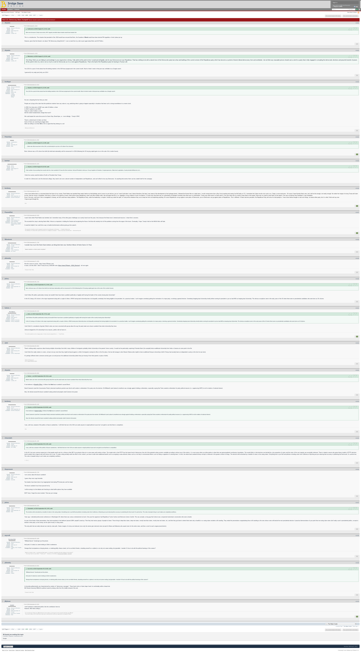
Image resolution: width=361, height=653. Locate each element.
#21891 (357, 308)
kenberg (8, 188)
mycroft (7, 535)
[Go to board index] (13, 4)
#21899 (357, 562)
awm (6, 343)
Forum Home (12, 650)
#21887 (357, 212)
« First (12, 15)
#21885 (357, 160)
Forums (4, 9)
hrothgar (8, 81)
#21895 (357, 438)
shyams (7, 23)
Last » (41, 15)
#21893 (357, 370)
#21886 (357, 188)
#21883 (357, 81)
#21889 (357, 258)
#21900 (357, 601)
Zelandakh (8, 438)
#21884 (357, 137)
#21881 (357, 23)
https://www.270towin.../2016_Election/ (69, 265)
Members (10, 9)
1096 (30, 15)
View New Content (352, 12)
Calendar (17, 9)
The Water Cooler (26, 12)
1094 (23, 15)
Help (356, 6)
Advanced (359, 9)
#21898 (357, 535)
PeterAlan (8, 137)
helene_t (8, 308)
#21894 (357, 401)
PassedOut (9, 212)
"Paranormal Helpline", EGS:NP (64, 553)
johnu (7, 278)
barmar (7, 160)
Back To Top (5, 650)
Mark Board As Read (29, 650)
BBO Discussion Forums (7, 12)
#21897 (357, 502)
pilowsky (8, 258)
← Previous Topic (338, 626)
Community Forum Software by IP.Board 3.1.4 (348, 650)
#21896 (357, 469)
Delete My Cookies (19, 650)
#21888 (357, 239)
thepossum (9, 469)
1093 (19, 15)
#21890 (357, 278)
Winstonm (8, 239)
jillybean (8, 601)
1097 (34, 15)
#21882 (357, 50)
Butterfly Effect (38, 384)
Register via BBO (338, 6)
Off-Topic (17, 12)
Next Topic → (356, 626)
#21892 (357, 343)
